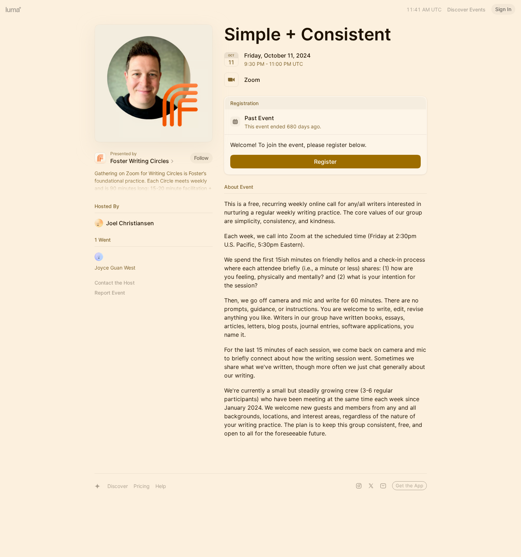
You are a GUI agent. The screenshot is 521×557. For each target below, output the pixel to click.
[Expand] (153, 188)
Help (160, 486)
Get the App (409, 485)
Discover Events (466, 9)
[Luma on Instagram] (359, 486)
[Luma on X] (371, 486)
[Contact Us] (383, 486)
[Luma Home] (13, 9)
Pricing (142, 486)
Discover (117, 486)
